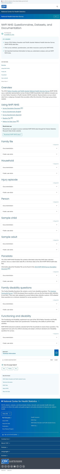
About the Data (6, 391)
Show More (4, 81)
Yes (4, 368)
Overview (3, 65)
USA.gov (9, 470)
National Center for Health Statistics (13, 12)
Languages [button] (5, 451)
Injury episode (4, 78)
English (18, 111)
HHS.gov (3, 470)
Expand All (56, 144)
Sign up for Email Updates (10, 434)
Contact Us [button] (5, 439)
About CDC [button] (5, 443)
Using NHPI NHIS (5, 68)
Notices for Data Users (9, 121)
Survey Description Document (11, 108)
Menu (56, 16)
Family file (3, 71)
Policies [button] (4, 447)
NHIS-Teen (5, 385)
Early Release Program (8, 429)
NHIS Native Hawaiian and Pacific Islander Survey (14, 379)
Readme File (6, 118)
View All (5, 414)
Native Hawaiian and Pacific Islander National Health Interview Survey (28, 91)
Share (56, 360)
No (16, 368)
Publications (5, 426)
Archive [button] (4, 455)
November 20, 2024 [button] (9, 34)
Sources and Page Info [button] (10, 360)
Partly (10, 368)
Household (3, 75)
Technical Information (8, 382)
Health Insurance (35, 417)
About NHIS (5, 388)
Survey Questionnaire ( (9, 111)
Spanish (18, 115)
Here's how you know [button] (6, 2)
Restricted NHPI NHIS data (12, 134)
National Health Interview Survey (12, 17)
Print (51, 360)
